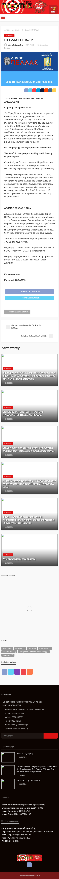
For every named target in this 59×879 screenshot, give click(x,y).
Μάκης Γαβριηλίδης (15, 45)
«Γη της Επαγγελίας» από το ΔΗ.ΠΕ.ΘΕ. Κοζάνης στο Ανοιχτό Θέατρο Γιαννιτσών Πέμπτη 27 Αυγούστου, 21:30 (29, 483)
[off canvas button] (3, 17)
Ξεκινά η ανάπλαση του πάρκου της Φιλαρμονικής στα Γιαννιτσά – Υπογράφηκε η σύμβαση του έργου (28, 449)
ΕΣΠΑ (32, 649)
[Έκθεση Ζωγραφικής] (8, 757)
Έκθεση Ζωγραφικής (25, 754)
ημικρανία (8, 655)
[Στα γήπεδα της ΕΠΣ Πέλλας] (8, 784)
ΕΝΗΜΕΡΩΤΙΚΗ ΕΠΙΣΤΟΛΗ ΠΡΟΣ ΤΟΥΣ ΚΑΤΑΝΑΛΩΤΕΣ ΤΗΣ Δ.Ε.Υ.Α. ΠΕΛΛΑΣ (23, 413)
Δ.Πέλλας (9, 35)
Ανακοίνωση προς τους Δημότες (19, 559)
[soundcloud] (30, 672)
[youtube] (23, 672)
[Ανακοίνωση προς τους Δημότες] (29, 550)
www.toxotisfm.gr (20, 728)
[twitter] (11, 672)
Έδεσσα (7, 649)
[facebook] (4, 672)
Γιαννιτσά (20, 649)
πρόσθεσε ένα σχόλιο (18, 312)
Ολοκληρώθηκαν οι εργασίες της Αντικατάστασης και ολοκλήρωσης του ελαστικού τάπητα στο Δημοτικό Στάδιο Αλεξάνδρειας (37, 769)
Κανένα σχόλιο (43, 45)
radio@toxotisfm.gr (19, 724)
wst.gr (38, 875)
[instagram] (17, 672)
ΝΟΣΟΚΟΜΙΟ (9, 652)
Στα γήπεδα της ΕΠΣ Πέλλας (28, 780)
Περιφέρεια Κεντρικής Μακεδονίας (34, 652)
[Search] (55, 17)
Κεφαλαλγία (45, 649)
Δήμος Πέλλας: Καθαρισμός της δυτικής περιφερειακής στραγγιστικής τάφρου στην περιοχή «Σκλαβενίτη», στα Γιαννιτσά (28, 519)
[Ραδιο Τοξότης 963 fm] (25, 6)
